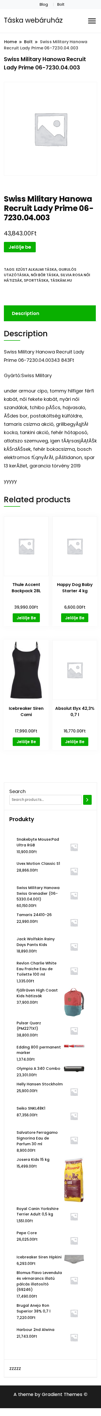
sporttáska (36, 280)
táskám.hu (61, 280)
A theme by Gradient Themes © (50, 1394)
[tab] (49, 313)
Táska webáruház (33, 20)
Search (17, 791)
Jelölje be (20, 247)
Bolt (60, 4)
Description (25, 313)
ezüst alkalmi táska (36, 269)
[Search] (87, 800)
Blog (44, 4)
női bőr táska (45, 275)
